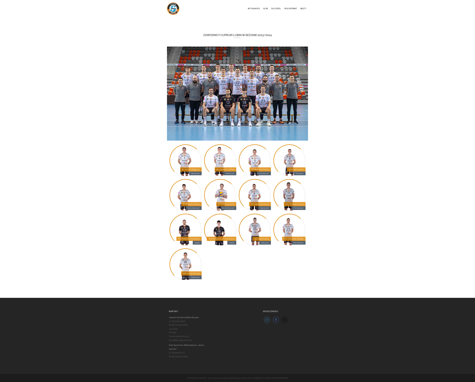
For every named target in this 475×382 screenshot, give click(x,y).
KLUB (265, 9)
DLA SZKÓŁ (276, 9)
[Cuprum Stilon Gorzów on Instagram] (267, 320)
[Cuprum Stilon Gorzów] (173, 8)
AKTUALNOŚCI (254, 9)
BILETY (303, 9)
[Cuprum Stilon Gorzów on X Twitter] (285, 320)
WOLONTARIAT (290, 9)
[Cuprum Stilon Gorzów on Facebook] (276, 320)
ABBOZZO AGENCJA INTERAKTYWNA (271, 378)
